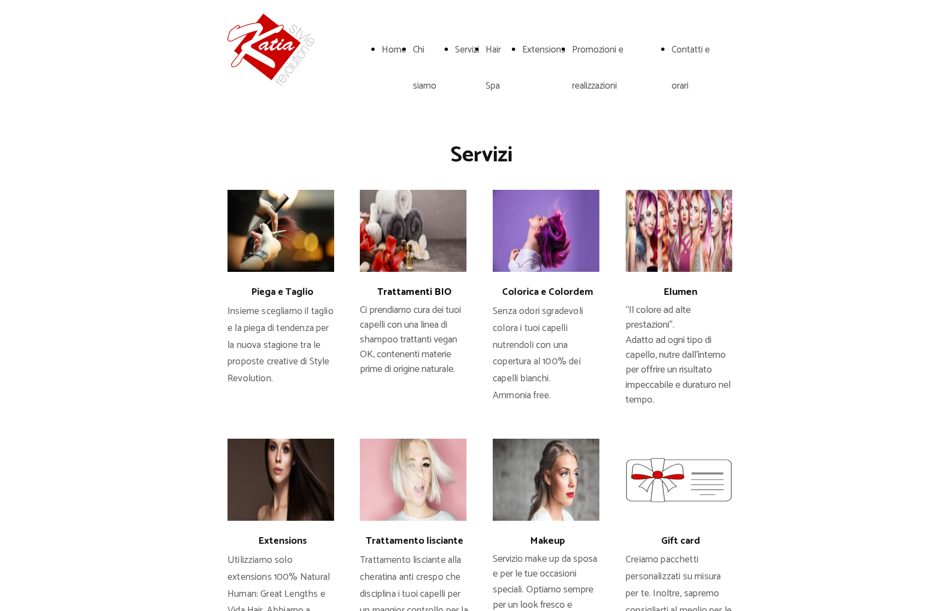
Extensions (543, 49)
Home (394, 49)
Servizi (467, 49)
